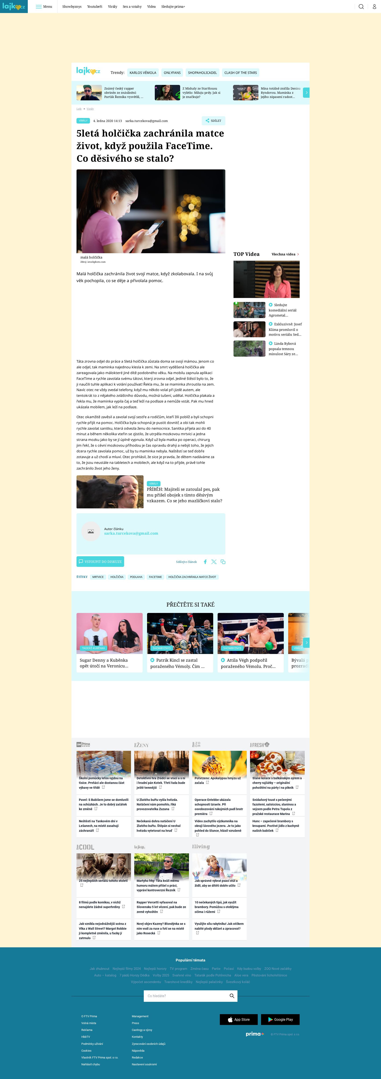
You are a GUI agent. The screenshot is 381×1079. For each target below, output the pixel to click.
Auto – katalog (105, 975)
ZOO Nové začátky (277, 969)
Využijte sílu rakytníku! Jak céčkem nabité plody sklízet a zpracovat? (219, 926)
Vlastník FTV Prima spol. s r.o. (99, 1057)
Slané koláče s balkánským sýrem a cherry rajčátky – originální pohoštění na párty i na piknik (277, 782)
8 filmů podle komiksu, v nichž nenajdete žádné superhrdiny (100, 905)
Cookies (86, 1050)
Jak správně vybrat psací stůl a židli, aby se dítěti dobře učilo (216, 883)
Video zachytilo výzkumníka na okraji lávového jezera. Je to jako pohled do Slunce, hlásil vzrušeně (218, 825)
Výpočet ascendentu (146, 982)
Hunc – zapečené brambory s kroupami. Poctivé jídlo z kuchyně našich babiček (275, 825)
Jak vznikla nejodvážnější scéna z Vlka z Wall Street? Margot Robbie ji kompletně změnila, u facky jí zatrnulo (103, 931)
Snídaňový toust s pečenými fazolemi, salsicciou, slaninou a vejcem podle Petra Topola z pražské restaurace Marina (274, 807)
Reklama (86, 1030)
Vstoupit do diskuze (103, 561)
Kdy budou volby (249, 969)
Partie (216, 969)
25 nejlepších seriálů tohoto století (103, 880)
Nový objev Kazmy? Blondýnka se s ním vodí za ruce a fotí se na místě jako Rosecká (161, 928)
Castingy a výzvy (142, 1030)
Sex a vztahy (132, 6)
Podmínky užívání (92, 1043)
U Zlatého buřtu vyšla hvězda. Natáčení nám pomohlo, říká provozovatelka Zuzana (157, 804)
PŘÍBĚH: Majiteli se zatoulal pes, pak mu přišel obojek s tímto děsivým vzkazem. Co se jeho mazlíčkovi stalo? (184, 494)
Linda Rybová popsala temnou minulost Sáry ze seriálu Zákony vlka (284, 351)
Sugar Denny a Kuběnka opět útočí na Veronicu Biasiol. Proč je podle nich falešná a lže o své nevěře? (106, 663)
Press (135, 1023)
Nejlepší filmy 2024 (127, 969)
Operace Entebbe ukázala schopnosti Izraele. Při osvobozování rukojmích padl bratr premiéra (219, 807)
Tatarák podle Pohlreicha (212, 975)
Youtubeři (94, 6)
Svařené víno (181, 975)
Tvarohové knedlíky (178, 982)
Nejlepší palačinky (209, 982)
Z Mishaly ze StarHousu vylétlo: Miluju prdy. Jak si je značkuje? (201, 92)
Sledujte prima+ (173, 6)
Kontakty (137, 1036)
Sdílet (215, 122)
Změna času (199, 969)
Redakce (137, 1057)
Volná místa (88, 1023)
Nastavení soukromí (144, 1064)
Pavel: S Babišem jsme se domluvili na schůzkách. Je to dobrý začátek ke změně (104, 804)
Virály (112, 6)
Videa (151, 6)
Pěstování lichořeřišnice (269, 975)
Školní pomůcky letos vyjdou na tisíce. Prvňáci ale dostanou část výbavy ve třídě (101, 782)
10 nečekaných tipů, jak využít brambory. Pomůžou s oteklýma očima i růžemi (217, 907)
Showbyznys (71, 6)
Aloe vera (241, 975)
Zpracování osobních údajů (148, 1043)
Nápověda (138, 1050)
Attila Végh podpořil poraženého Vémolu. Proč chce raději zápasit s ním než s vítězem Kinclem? (246, 663)
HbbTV (85, 1036)
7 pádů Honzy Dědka (134, 975)
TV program (178, 969)
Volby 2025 (161, 975)
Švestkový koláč (238, 982)
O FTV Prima (89, 1016)
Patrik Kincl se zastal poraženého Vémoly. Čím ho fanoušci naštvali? (178, 663)
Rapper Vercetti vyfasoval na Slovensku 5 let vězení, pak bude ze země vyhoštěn (161, 907)
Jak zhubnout (99, 969)
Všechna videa (284, 254)
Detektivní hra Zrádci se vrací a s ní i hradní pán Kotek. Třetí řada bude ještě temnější (161, 782)
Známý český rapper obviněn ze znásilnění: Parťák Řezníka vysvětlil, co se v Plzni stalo (124, 94)
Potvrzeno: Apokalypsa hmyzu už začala (218, 780)
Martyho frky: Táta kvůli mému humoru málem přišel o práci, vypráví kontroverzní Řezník (158, 885)
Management (140, 1016)
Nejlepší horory (155, 969)
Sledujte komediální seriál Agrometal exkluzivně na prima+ (283, 315)
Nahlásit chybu (90, 1064)
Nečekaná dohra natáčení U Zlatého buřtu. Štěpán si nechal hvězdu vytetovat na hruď (159, 825)
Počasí (229, 969)
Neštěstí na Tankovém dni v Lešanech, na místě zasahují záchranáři (99, 825)
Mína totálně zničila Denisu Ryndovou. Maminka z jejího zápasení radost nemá (281, 94)
